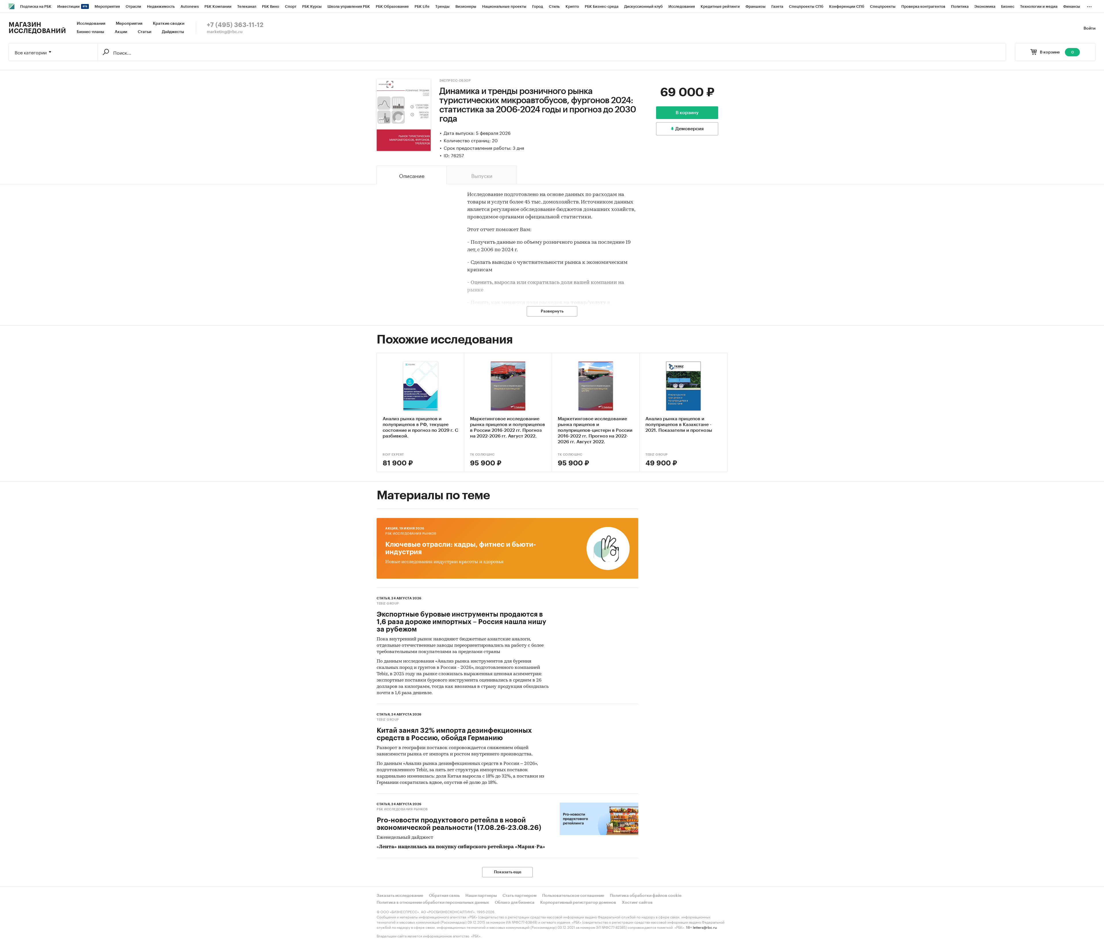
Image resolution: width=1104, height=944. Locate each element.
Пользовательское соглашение (573, 896)
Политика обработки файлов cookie (645, 896)
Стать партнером (519, 896)
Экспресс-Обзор (455, 80)
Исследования (91, 24)
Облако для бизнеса (514, 903)
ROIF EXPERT (393, 454)
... (1089, 5)
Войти (1089, 28)
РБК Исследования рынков (410, 533)
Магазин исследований (37, 28)
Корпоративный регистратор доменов (578, 903)
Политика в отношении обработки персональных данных (433, 903)
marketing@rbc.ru (225, 32)
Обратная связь (444, 896)
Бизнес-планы (90, 32)
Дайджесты (173, 32)
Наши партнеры (481, 896)
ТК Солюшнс (482, 454)
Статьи (144, 32)
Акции (121, 32)
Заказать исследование (400, 896)
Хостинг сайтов (637, 903)
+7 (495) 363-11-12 (235, 25)
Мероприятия (129, 24)
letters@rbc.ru (705, 927)
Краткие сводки (168, 24)
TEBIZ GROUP (656, 454)
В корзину (687, 112)
